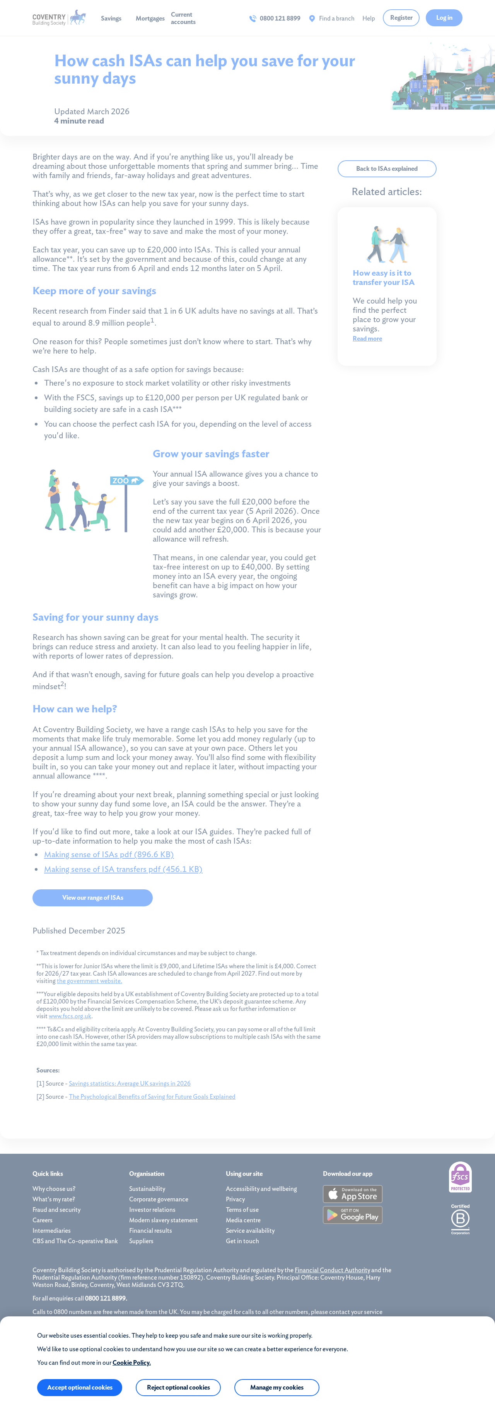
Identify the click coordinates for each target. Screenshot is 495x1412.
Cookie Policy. (132, 1362)
